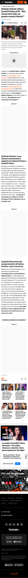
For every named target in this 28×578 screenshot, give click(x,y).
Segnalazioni (11, 498)
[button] (25, 22)
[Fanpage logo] (9, 2)
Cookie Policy (4, 500)
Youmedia (3, 498)
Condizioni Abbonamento (16, 500)
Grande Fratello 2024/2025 (8, 6)
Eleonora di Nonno (13, 22)
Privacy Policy (19, 498)
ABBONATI (20, 2)
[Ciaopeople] (14, 574)
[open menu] (2, 2)
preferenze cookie (12, 503)
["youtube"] (10, 483)
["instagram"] (6, 483)
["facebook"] (17, 483)
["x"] (13, 483)
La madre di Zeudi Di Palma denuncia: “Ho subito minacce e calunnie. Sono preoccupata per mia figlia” (13, 446)
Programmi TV (4, 375)
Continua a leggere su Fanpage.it (14, 320)
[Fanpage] (14, 529)
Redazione (3, 503)
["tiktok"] (3, 483)
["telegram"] (20, 483)
